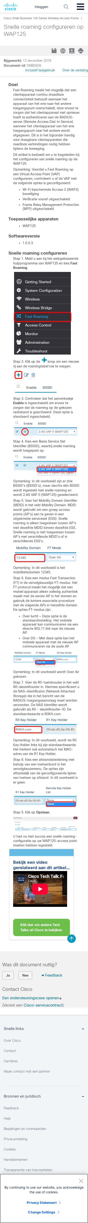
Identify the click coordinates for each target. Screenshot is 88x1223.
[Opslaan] (54, 51)
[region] (44, 1198)
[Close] (81, 1181)
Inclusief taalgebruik (40, 70)
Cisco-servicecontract (43, 1005)
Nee (25, 975)
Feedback (53, 975)
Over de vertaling (75, 70)
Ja (8, 975)
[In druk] (81, 51)
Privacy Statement (41, 1203)
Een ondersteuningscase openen (30, 998)
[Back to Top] (71, 938)
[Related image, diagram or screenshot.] (42, 353)
